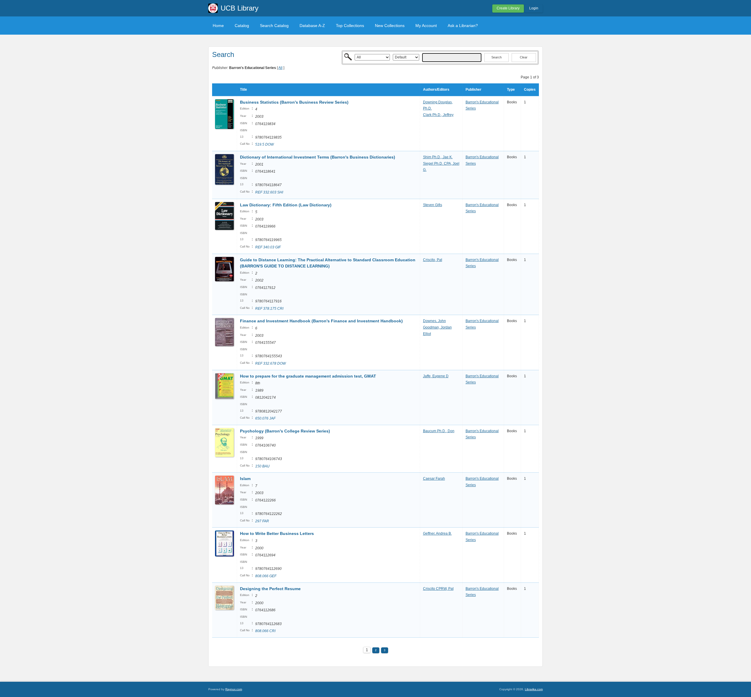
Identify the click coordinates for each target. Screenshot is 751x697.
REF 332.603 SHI (269, 192)
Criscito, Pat (432, 260)
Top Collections (350, 25)
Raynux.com (233, 689)
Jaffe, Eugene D (436, 376)
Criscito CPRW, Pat (438, 589)
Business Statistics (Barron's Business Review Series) (294, 102)
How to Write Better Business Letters (277, 533)
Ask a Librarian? (463, 25)
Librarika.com (534, 689)
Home (218, 25)
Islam (245, 478)
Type (511, 89)
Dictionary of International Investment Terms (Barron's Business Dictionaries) (317, 157)
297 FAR (262, 521)
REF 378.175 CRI (269, 309)
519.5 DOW (264, 144)
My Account (426, 25)
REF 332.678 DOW (270, 363)
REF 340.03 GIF (268, 247)
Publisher (473, 89)
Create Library (508, 8)
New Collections (390, 25)
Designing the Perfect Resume (270, 588)
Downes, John (434, 321)
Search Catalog (274, 25)
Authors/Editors (436, 89)
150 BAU (262, 466)
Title (243, 89)
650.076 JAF (265, 418)
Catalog (242, 25)
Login (533, 8)
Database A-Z (312, 25)
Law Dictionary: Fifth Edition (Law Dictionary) (285, 205)
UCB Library (239, 8)
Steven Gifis (432, 205)
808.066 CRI (265, 631)
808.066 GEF (265, 576)
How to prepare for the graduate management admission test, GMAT (308, 376)
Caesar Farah (434, 479)
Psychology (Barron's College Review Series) (285, 431)
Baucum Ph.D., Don (438, 431)
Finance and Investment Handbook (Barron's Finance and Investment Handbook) (321, 321)
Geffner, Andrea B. (437, 533)
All (280, 68)
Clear (523, 57)
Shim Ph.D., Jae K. (438, 157)
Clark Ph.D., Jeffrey (438, 115)
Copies (530, 89)
